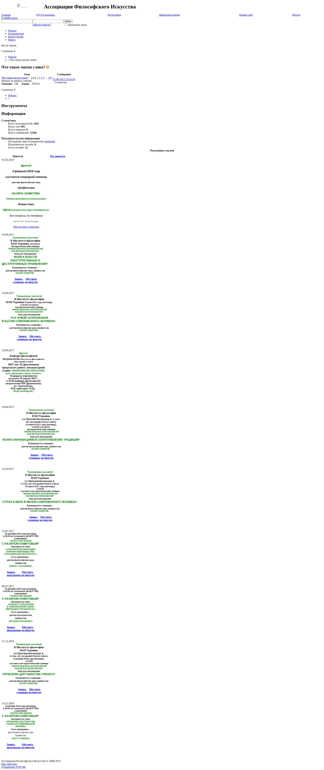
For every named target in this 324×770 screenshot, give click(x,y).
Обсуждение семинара (26, 226)
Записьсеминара (18, 281)
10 (49, 77)
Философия (114, 14)
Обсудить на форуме (31, 281)
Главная (5, 14)
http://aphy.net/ (9, 764)
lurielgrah (50, 141)
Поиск (12, 39)
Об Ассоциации (45, 14)
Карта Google (15, 36)
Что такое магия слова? (15, 77)
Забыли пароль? (42, 24)
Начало (12, 30)
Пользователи (16, 33)
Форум (296, 14)
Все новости (57, 156)
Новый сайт (246, 14)
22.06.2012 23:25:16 (64, 79)
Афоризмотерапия (169, 14)
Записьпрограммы (14, 574)
